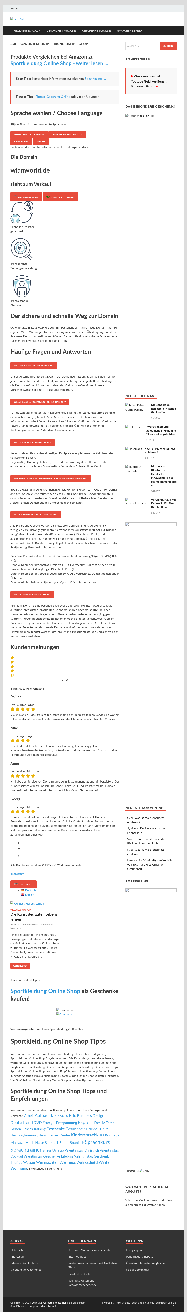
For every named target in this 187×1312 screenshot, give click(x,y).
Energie (49, 1123)
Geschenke (55, 1129)
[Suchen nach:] (151, 46)
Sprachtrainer (26, 1150)
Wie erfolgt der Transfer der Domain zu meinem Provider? (51, 478)
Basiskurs (58, 1115)
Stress (46, 1150)
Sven (130, 839)
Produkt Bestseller (80, 1274)
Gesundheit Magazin (61, 30)
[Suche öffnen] (175, 30)
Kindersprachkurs (87, 1135)
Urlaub (58, 1150)
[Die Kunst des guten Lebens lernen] (36, 903)
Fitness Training (34, 1129)
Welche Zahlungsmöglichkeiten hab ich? (40, 402)
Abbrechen (21, 141)
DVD (37, 1123)
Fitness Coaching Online (52, 97)
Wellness (67, 1162)
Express (86, 1122)
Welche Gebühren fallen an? (32, 442)
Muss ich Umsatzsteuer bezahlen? (35, 514)
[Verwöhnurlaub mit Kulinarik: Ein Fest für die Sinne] (136, 500)
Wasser (29, 1162)
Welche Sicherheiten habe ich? (33, 365)
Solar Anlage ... (95, 79)
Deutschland (21, 1123)
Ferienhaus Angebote (139, 1256)
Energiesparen (135, 1250)
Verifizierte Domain (62, 197)
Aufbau (42, 1115)
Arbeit (29, 1116)
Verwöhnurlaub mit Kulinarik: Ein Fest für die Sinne (163, 503)
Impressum (17, 873)
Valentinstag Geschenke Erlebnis (48, 1156)
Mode (30, 1143)
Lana (130, 860)
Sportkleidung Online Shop (45, 991)
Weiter (41, 141)
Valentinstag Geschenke (26, 1269)
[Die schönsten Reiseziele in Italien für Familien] (136, 405)
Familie (99, 1123)
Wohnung (18, 1168)
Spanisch (77, 1143)
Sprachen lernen (129, 30)
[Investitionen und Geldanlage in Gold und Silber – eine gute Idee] (134, 427)
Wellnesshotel (87, 1162)
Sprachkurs (97, 1142)
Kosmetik (112, 1135)
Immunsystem (35, 1135)
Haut (104, 1129)
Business (84, 1116)
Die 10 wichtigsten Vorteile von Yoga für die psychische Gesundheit (149, 864)
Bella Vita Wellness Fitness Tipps (50, 1303)
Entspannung (66, 1123)
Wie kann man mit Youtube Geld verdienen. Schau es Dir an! (149, 81)
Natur (39, 1143)
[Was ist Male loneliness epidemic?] (133, 449)
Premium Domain (28, 197)
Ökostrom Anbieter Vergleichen (146, 1263)
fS (128, 818)
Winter (105, 1162)
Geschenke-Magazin (96, 30)
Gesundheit (75, 1129)
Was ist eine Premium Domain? (32, 594)
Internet (53, 1135)
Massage (17, 1143)
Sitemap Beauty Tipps (24, 1263)
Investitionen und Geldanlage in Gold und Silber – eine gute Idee (161, 430)
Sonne (64, 1143)
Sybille (131, 828)
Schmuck (52, 1143)
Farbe (110, 1123)
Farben (15, 1129)
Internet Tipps (77, 1256)
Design (98, 1116)
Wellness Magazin (27, 30)
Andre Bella (32, 925)
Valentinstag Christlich (82, 1150)
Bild (72, 1115)
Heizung (17, 1135)
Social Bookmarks (137, 1269)
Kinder (65, 1135)
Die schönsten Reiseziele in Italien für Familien (163, 408)
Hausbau (92, 1129)
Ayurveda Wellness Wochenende (89, 1250)
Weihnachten (47, 1162)
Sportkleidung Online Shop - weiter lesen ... (59, 63)
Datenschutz (19, 1250)
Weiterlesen (18, 965)
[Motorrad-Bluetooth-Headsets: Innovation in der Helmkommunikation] (136, 466)
